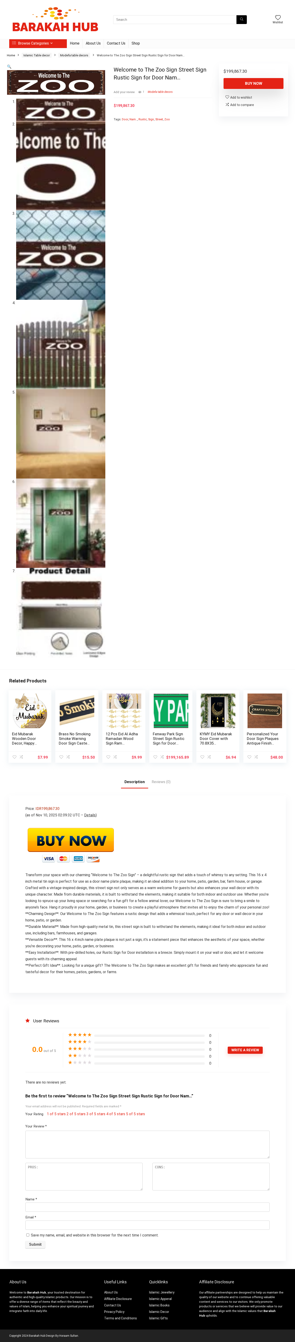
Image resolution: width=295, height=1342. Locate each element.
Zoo (167, 119)
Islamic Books (159, 1305)
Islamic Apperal (160, 1299)
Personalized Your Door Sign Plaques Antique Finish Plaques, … (263, 741)
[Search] (241, 19)
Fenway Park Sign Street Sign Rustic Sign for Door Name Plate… (168, 741)
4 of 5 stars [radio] (115, 1114)
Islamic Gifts (158, 1318)
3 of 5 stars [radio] (95, 1114)
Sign (151, 119)
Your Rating (34, 1114)
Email (30, 1217)
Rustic (143, 119)
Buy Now (253, 83)
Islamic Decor (159, 1312)
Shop (136, 43)
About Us (93, 43)
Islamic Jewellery (161, 1292)
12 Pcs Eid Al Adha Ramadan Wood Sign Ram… (122, 738)
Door (125, 119)
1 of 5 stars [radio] (56, 1114)
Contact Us (116, 43)
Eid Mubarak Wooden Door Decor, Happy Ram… (24, 741)
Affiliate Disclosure (118, 1299)
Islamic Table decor (37, 55)
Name (31, 1199)
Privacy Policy (114, 1312)
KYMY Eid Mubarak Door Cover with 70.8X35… (216, 738)
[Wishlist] (278, 18)
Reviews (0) (161, 782)
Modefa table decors (74, 55)
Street (159, 119)
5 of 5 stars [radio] (135, 1114)
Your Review (36, 1126)
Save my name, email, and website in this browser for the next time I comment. (95, 1235)
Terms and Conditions (120, 1318)
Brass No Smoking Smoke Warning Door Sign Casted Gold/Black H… (75, 741)
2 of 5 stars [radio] (76, 1114)
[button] (9, 66)
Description (134, 782)
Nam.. (133, 119)
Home (75, 43)
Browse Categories (33, 43)
